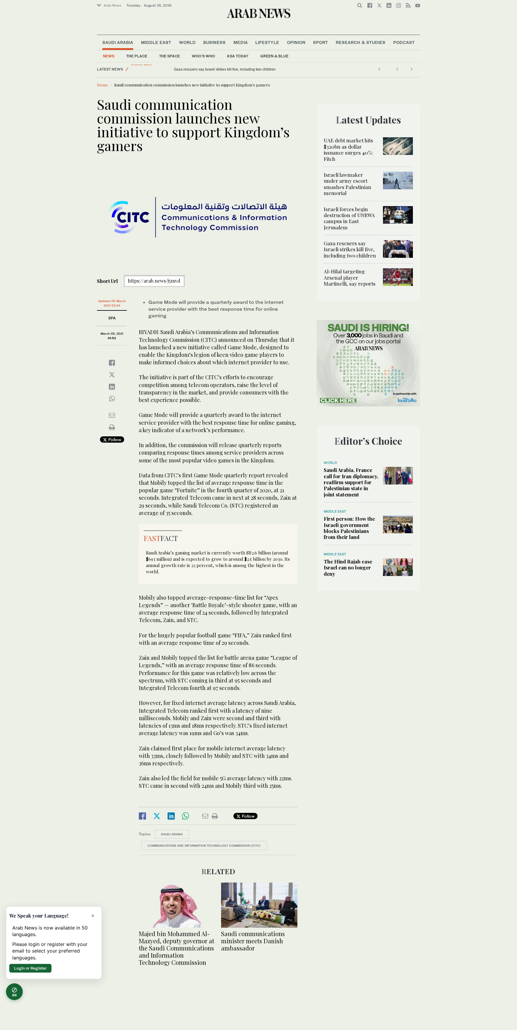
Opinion (296, 42)
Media (240, 42)
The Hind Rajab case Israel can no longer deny (348, 567)
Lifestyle (267, 42)
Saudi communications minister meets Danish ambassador (253, 941)
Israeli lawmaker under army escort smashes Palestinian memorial (347, 183)
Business (214, 42)
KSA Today (237, 56)
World (187, 42)
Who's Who (203, 56)
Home (102, 84)
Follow (114, 439)
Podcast (404, 42)
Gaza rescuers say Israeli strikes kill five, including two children (350, 249)
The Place (136, 56)
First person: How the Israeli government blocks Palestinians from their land (349, 527)
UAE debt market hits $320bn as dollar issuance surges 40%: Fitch (348, 149)
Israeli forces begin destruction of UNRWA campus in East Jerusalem (349, 218)
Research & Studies (360, 42)
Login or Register (30, 968)
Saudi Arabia (117, 42)
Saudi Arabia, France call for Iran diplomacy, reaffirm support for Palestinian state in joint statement (351, 482)
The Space (169, 56)
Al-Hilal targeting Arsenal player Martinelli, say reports (217, 69)
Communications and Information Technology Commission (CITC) (204, 845)
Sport (320, 42)
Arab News (112, 5)
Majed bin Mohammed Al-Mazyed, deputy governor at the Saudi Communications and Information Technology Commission (176, 948)
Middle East (156, 42)
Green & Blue (274, 56)
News (108, 56)
